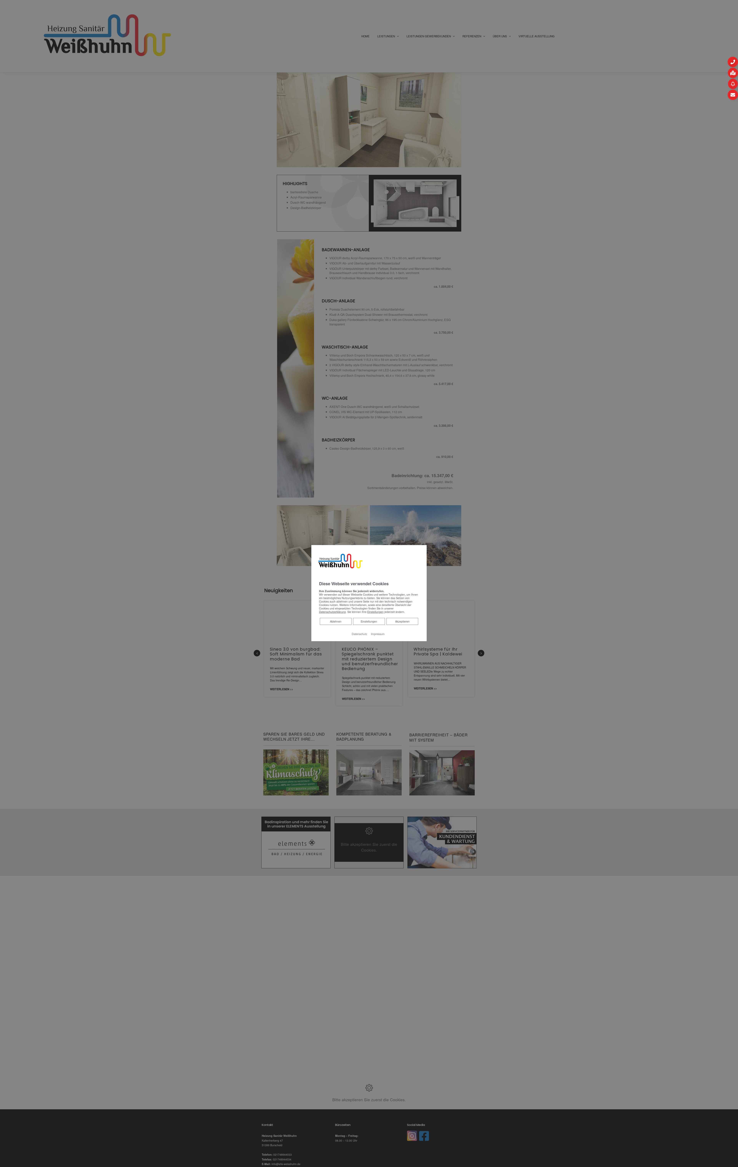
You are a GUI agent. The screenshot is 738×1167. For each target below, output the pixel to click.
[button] (733, 62)
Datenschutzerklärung (332, 612)
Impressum (378, 634)
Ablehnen (336, 621)
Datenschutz (359, 634)
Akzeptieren (402, 621)
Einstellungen (369, 621)
